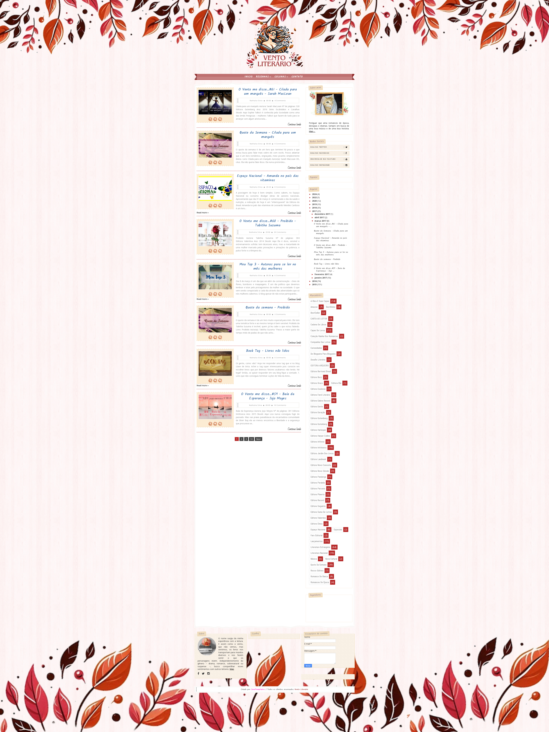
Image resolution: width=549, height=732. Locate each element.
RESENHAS (262, 77)
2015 (314, 284)
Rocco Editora (317, 570)
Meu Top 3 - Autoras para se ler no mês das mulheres (267, 266)
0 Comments (280, 144)
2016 (314, 281)
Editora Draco (317, 383)
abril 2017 (320, 217)
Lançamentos (317, 541)
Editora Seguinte (318, 506)
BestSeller (315, 312)
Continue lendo (294, 124)
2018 (314, 207)
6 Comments (280, 275)
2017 (314, 211)
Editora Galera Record (320, 400)
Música (314, 559)
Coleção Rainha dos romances (324, 336)
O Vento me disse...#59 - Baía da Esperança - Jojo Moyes (267, 396)
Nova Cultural (331, 559)
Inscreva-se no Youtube (323, 159)
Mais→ (312, 131)
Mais (232, 669)
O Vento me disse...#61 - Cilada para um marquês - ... (331, 225)
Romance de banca (319, 576)
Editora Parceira (318, 488)
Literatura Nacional (319, 553)
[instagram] (208, 674)
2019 (314, 204)
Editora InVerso (317, 441)
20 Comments (280, 232)
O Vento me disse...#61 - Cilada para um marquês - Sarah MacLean (268, 92)
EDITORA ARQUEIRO (320, 365)
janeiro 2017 (321, 277)
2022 (314, 197)
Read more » (203, 212)
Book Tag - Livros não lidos (267, 351)
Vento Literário (301, 689)
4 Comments (280, 100)
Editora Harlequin (318, 430)
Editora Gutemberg (319, 418)
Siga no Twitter (318, 147)
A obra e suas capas (320, 301)
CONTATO (297, 77)
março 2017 (321, 220)
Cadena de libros (318, 324)
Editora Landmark (318, 459)
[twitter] (203, 674)
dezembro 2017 (323, 214)
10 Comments (280, 405)
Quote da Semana (318, 564)
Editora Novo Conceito (321, 465)
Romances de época (320, 582)
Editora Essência (318, 389)
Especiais (338, 529)
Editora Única (316, 523)
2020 (314, 200)
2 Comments (280, 314)
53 (251, 439)
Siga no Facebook (319, 153)
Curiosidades (316, 348)
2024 (314, 194)
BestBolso (330, 307)
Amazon (314, 307)
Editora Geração (318, 412)
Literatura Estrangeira (320, 547)
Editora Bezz (316, 377)
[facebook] (198, 674)
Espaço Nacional (318, 529)
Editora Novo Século (320, 471)
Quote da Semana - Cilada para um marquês (268, 135)
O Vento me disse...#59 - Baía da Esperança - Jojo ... (329, 269)
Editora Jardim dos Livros (322, 453)
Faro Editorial (316, 535)
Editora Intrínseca (318, 447)
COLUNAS (280, 77)
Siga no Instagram (320, 165)
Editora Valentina (318, 518)
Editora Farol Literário (320, 395)
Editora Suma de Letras (321, 512)
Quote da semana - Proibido (268, 307)
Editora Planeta (317, 494)
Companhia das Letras (320, 342)
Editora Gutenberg (319, 424)
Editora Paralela (318, 482)
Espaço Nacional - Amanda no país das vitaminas (268, 178)
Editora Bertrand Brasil (321, 371)
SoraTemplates (258, 689)
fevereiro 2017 (322, 274)
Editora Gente (317, 406)
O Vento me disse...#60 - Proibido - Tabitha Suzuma (267, 223)
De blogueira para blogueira (323, 353)
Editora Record (317, 500)
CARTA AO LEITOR (319, 318)
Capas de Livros (318, 330)
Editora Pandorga (318, 477)
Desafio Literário (318, 359)
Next (258, 439)
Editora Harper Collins (320, 436)
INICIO (249, 77)
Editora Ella (336, 383)
